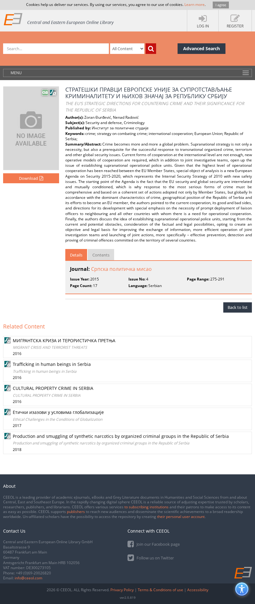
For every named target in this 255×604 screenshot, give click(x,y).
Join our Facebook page (158, 544)
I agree (221, 4)
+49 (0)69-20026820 (33, 573)
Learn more (194, 4)
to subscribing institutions (146, 507)
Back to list (238, 307)
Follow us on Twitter (155, 558)
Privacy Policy (122, 589)
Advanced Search (201, 48)
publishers (76, 511)
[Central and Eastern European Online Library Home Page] (59, 19)
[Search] (151, 48)
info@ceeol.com (28, 578)
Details (76, 255)
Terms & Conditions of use (160, 589)
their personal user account (181, 516)
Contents (100, 255)
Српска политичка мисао (121, 269)
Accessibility (197, 589)
